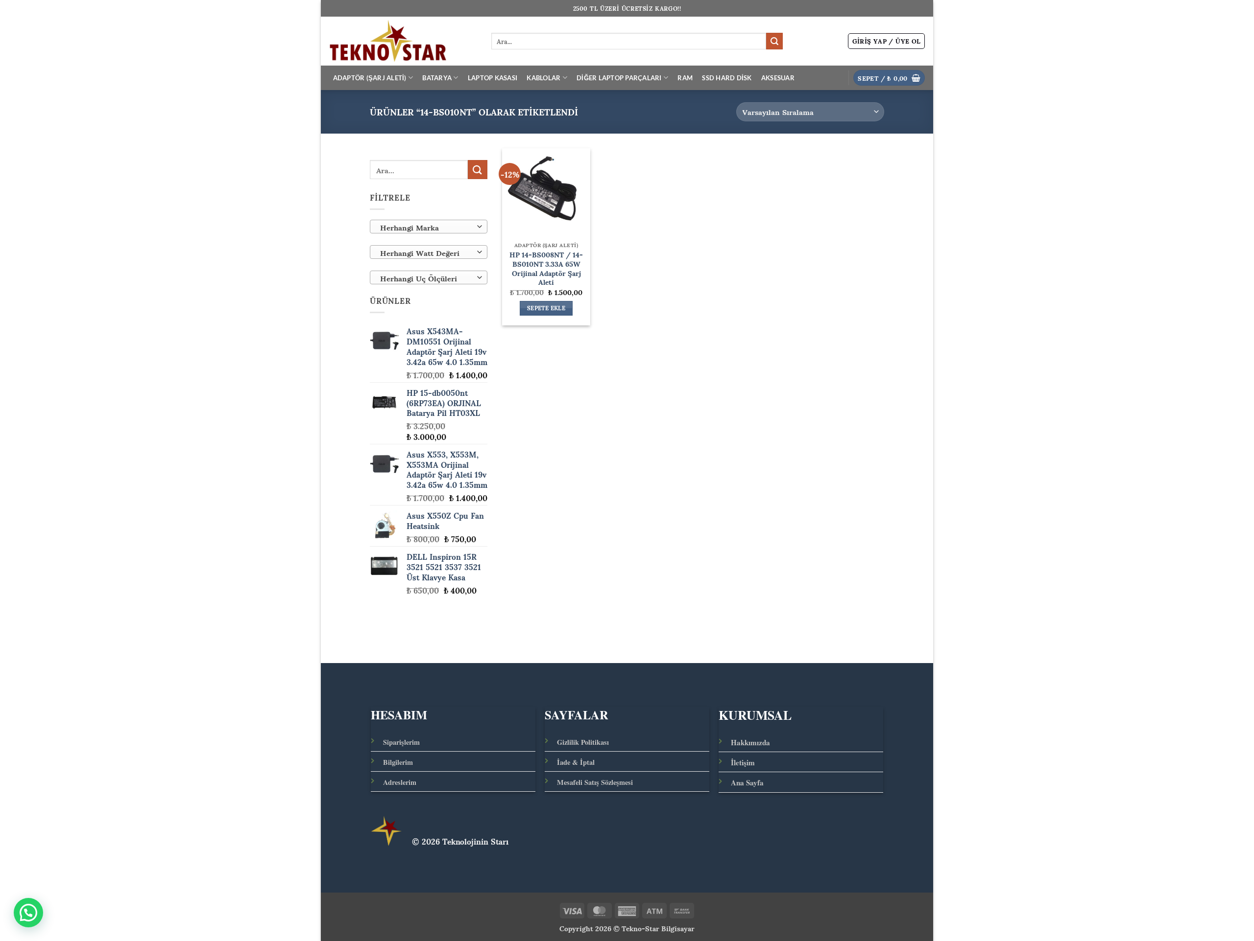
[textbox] (426, 227)
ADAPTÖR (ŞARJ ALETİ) (370, 78)
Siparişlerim (401, 742)
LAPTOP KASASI (492, 78)
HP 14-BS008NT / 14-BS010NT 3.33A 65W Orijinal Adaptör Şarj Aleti (546, 268)
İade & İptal (576, 762)
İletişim (743, 762)
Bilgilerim (398, 762)
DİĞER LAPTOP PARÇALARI (619, 78)
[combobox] (428, 226)
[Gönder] (774, 41)
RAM (685, 78)
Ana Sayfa (747, 782)
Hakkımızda (750, 742)
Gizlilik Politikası (583, 742)
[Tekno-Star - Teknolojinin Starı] (402, 41)
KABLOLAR (543, 78)
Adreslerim (399, 782)
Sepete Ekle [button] (546, 308)
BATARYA (437, 78)
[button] (886, 41)
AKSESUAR (778, 78)
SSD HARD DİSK (726, 78)
